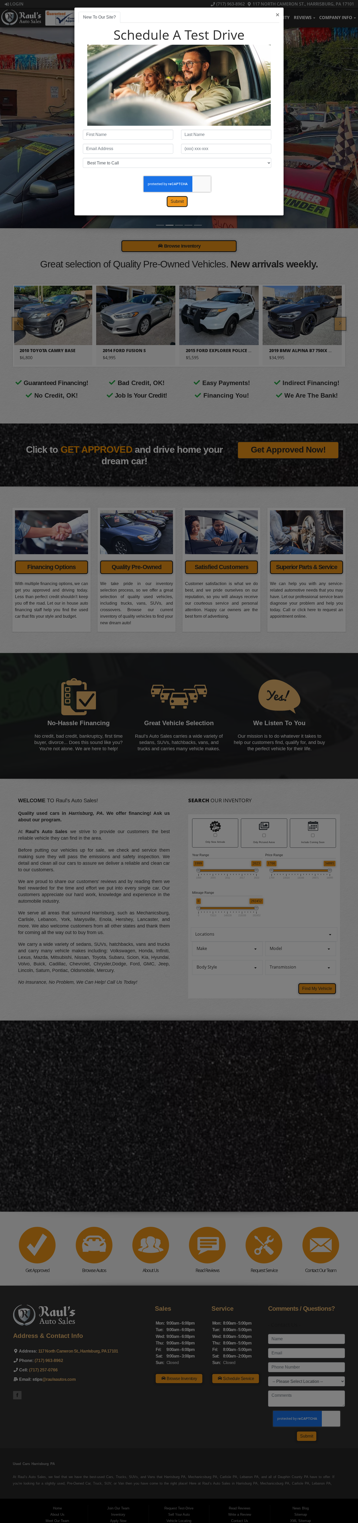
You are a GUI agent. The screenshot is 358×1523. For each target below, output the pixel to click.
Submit (177, 201)
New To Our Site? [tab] (99, 17)
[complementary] (342, 1507)
